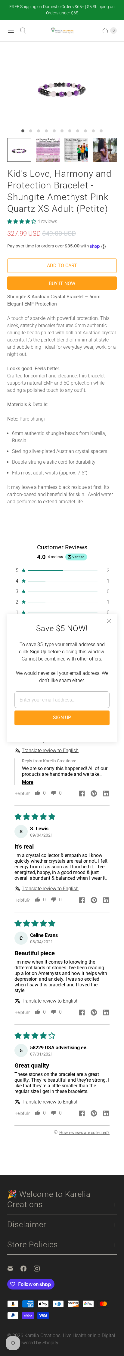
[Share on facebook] (81, 794)
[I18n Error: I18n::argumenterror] (19, 150)
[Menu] (11, 30)
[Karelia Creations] (62, 30)
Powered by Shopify (37, 1343)
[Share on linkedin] (106, 794)
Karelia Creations (42, 1335)
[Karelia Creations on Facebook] (27, 1268)
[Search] (23, 30)
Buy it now (62, 283)
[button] (22, 221)
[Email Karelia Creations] (13, 1268)
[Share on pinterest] (94, 794)
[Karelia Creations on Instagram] (40, 1268)
